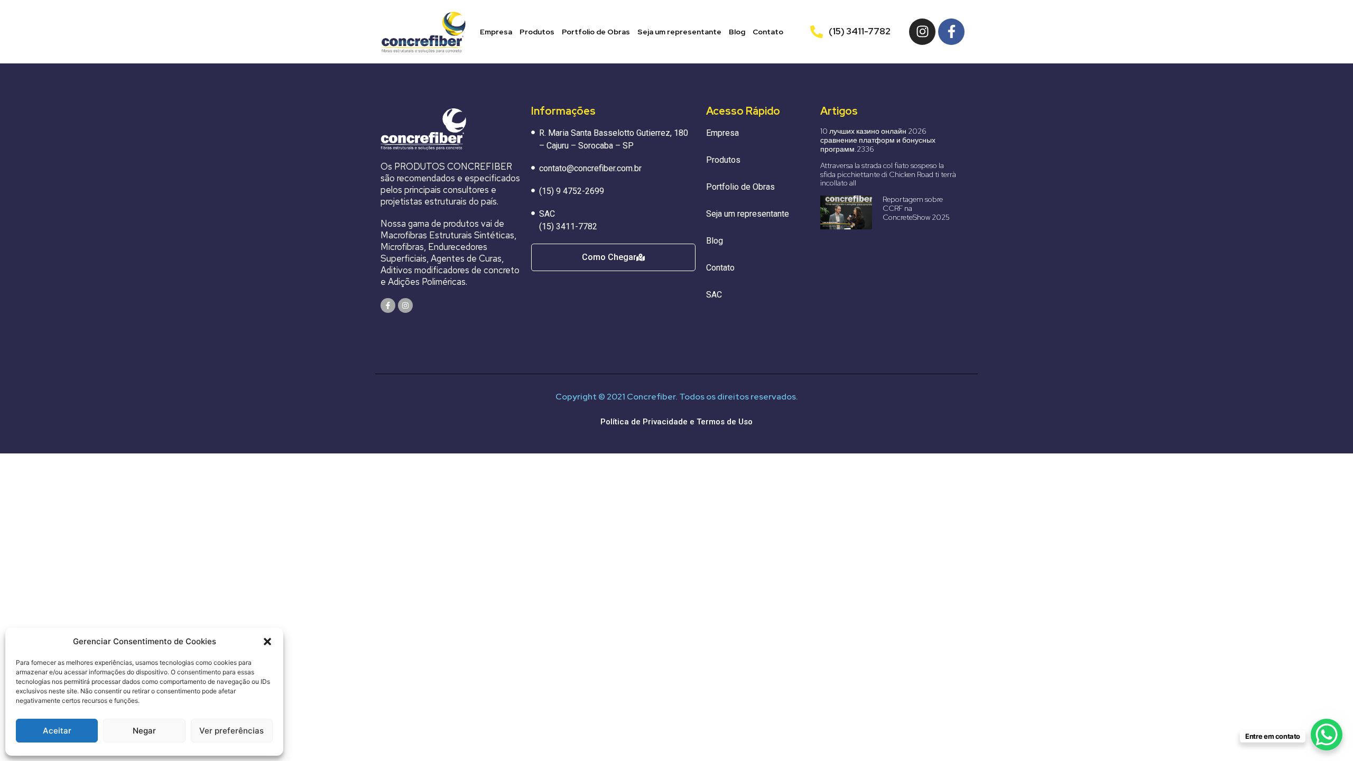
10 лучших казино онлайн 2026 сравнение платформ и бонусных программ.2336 (877, 140)
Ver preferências (231, 731)
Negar (144, 731)
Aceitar (57, 731)
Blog (737, 31)
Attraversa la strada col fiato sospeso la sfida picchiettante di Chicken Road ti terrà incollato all (888, 174)
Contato (768, 31)
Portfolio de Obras (596, 31)
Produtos (537, 31)
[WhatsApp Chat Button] (1326, 734)
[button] (267, 641)
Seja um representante (679, 31)
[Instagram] (922, 31)
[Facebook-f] (951, 31)
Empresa (496, 31)
